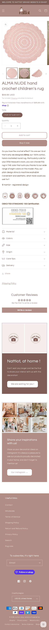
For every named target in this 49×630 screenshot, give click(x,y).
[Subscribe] (39, 563)
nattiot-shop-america (23, 617)
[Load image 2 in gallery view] (24, 73)
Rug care (9, 546)
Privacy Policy (11, 534)
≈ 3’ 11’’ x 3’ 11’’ (12, 115)
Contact (9, 505)
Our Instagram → (19, 472)
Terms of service (27, 624)
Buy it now (25, 143)
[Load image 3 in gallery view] (36, 73)
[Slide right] (46, 74)
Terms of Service (12, 517)
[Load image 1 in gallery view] (12, 73)
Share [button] (7, 273)
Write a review (24, 310)
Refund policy (34, 620)
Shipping (14, 98)
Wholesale (10, 511)
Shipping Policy (9, 283)
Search (8, 540)
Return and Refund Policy (16, 528)
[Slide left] (3, 74)
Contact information (12, 624)
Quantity (5, 121)
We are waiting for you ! (22, 384)
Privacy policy (22, 620)
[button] (3, 11)
